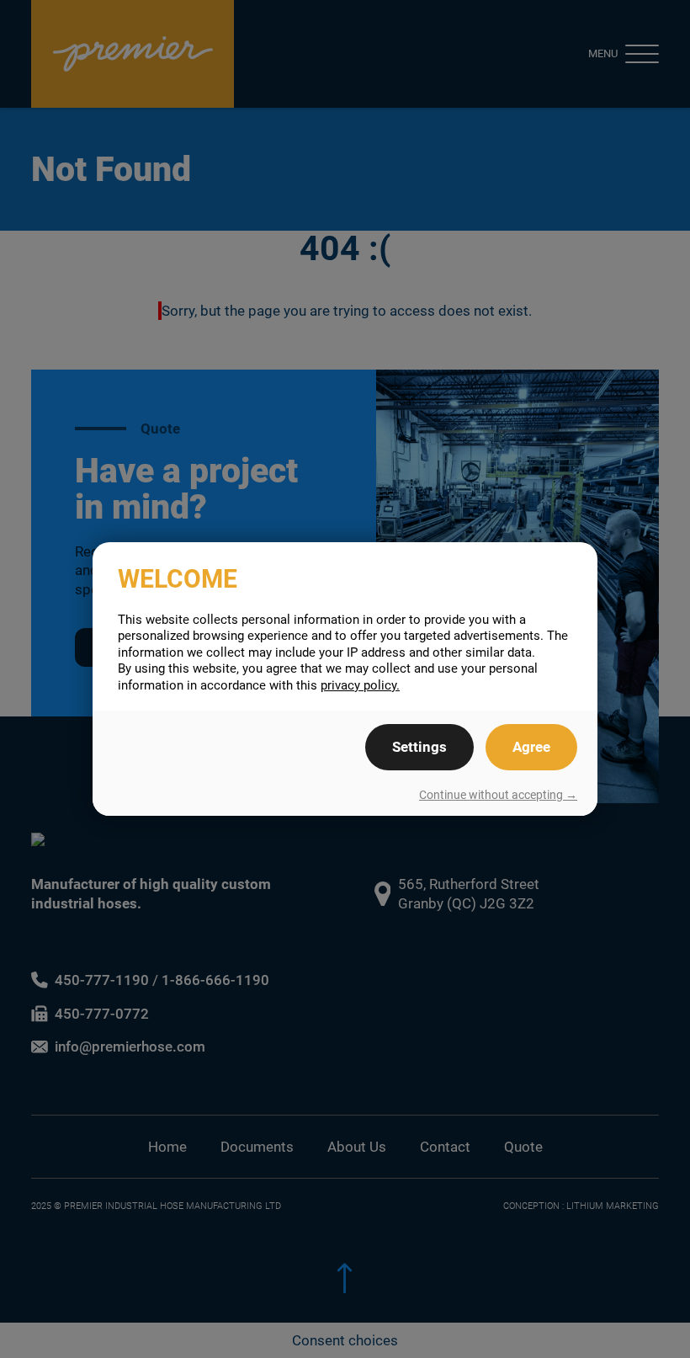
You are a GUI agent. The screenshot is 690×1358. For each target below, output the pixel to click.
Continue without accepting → (498, 794)
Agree (531, 746)
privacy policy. (360, 685)
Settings (419, 746)
